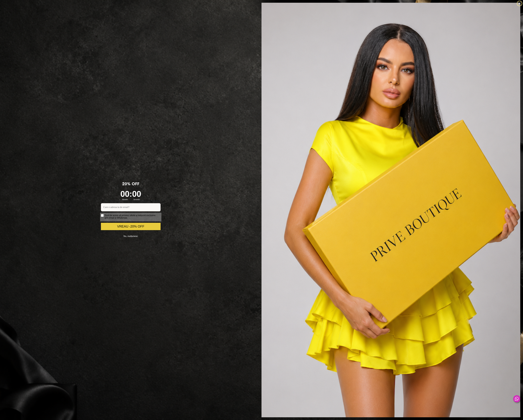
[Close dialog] (519, 3)
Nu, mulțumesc (131, 236)
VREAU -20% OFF (130, 226)
